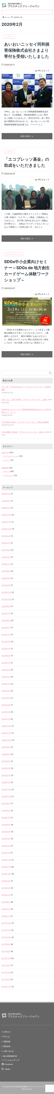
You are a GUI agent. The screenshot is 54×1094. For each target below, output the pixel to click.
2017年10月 (6, 937)
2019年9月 (6, 803)
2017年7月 (6, 958)
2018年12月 (6, 860)
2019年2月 (6, 846)
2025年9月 (6, 536)
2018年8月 (6, 888)
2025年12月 (6, 515)
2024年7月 (6, 564)
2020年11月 (6, 733)
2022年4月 (6, 677)
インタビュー (8, 475)
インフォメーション (11, 456)
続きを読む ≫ (27, 136)
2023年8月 (6, 606)
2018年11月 (6, 867)
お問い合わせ (8, 1051)
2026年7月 (6, 494)
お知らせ (5, 452)
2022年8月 (6, 656)
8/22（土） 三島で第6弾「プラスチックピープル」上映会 (24, 399)
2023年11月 (6, 592)
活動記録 (5, 468)
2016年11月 (6, 986)
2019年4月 (6, 832)
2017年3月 (6, 972)
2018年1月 (6, 916)
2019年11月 (6, 796)
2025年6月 (6, 550)
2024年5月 (6, 578)
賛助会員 (6, 1046)
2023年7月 (6, 613)
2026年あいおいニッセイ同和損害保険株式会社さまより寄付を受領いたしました (26, 410)
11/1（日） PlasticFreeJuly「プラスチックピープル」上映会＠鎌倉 (26, 388)
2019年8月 (6, 810)
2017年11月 (6, 930)
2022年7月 (6, 663)
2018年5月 (6, 909)
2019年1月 (6, 853)
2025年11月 (6, 522)
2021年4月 (6, 705)
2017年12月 (6, 923)
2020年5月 (6, 761)
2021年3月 (6, 712)
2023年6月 (6, 620)
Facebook (9, 1064)
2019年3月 (6, 839)
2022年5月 (6, 670)
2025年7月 (6, 543)
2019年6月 (6, 825)
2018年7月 (6, 895)
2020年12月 (6, 726)
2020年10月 (6, 740)
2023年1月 (6, 649)
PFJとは (6, 1036)
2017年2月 (6, 979)
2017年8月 (6, 951)
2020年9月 (6, 747)
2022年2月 (6, 691)
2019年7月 (6, 817)
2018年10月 (6, 874)
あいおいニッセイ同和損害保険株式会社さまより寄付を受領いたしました (26, 50)
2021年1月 (6, 719)
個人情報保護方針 (10, 1056)
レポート (6, 471)
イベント (6, 460)
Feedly (7, 1069)
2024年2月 (6, 585)
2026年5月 (6, 501)
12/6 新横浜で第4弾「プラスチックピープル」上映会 (23, 432)
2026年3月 (6, 508)
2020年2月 (6, 775)
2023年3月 (6, 641)
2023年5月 (6, 627)
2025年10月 (6, 529)
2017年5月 (6, 965)
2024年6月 (6, 571)
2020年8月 (6, 754)
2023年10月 (6, 599)
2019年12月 (6, 789)
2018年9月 (6, 881)
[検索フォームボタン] (50, 373)
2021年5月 (6, 698)
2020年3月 (6, 768)
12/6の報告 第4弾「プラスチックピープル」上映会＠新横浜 (25, 422)
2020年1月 (6, 782)
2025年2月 (6, 557)
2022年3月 (6, 684)
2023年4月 (6, 634)
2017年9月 (6, 944)
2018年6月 (6, 902)
